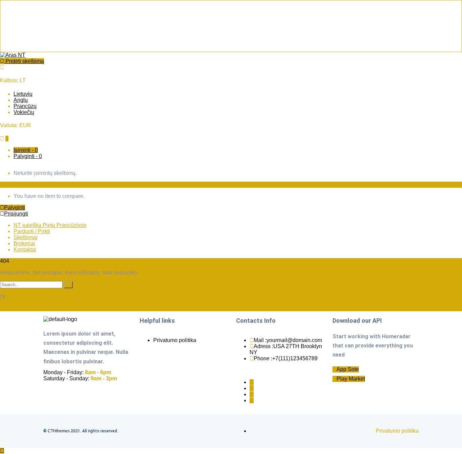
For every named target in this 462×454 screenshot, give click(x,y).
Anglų (21, 100)
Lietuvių (23, 94)
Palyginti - (28, 156)
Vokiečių (24, 112)
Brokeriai (24, 243)
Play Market (351, 379)
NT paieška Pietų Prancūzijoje (50, 225)
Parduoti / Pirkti (32, 231)
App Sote (348, 369)
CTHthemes (59, 431)
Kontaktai (25, 249)
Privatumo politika (174, 340)
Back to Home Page (24, 308)
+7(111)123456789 (295, 358)
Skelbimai (26, 237)
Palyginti (14, 207)
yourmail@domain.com (294, 340)
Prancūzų (25, 106)
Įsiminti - (26, 150)
